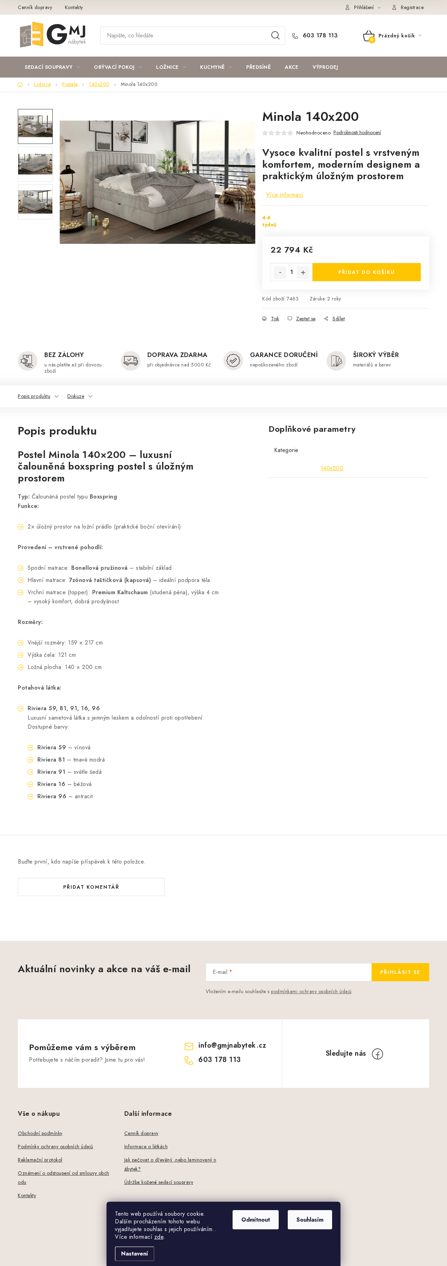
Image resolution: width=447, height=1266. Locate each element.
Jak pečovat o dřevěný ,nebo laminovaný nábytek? (170, 1164)
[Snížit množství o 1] (280, 272)
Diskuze (76, 396)
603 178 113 (319, 35)
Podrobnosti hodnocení (357, 133)
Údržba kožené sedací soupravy (158, 1182)
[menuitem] (52, 67)
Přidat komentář (91, 886)
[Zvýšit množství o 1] (303, 272)
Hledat (275, 36)
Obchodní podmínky (40, 1133)
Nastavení (134, 1254)
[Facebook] (377, 1054)
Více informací (284, 195)
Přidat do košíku (366, 272)
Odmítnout (255, 1220)
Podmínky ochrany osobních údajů (55, 1146)
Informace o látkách (146, 1146)
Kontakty (74, 7)
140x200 (332, 468)
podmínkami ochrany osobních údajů (311, 991)
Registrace (412, 7)
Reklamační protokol (40, 1159)
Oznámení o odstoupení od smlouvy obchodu (63, 1178)
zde (159, 1237)
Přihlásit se (400, 972)
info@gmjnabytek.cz (232, 1045)
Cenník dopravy (35, 7)
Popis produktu (34, 396)
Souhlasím (309, 1220)
